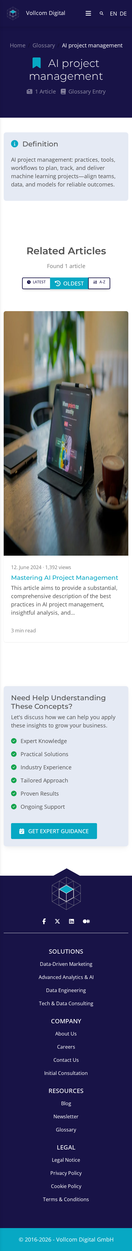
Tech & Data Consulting (66, 1003)
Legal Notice (66, 1160)
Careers (66, 1046)
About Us (66, 1033)
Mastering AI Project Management (64, 577)
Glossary (44, 45)
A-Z (102, 282)
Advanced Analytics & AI (66, 977)
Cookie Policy (66, 1186)
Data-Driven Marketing (66, 964)
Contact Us (66, 1060)
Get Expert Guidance (58, 831)
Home (17, 45)
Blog (66, 1103)
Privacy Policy (66, 1173)
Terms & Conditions (66, 1199)
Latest (39, 282)
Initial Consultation (66, 1073)
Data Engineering (66, 990)
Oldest (73, 283)
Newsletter (66, 1116)
